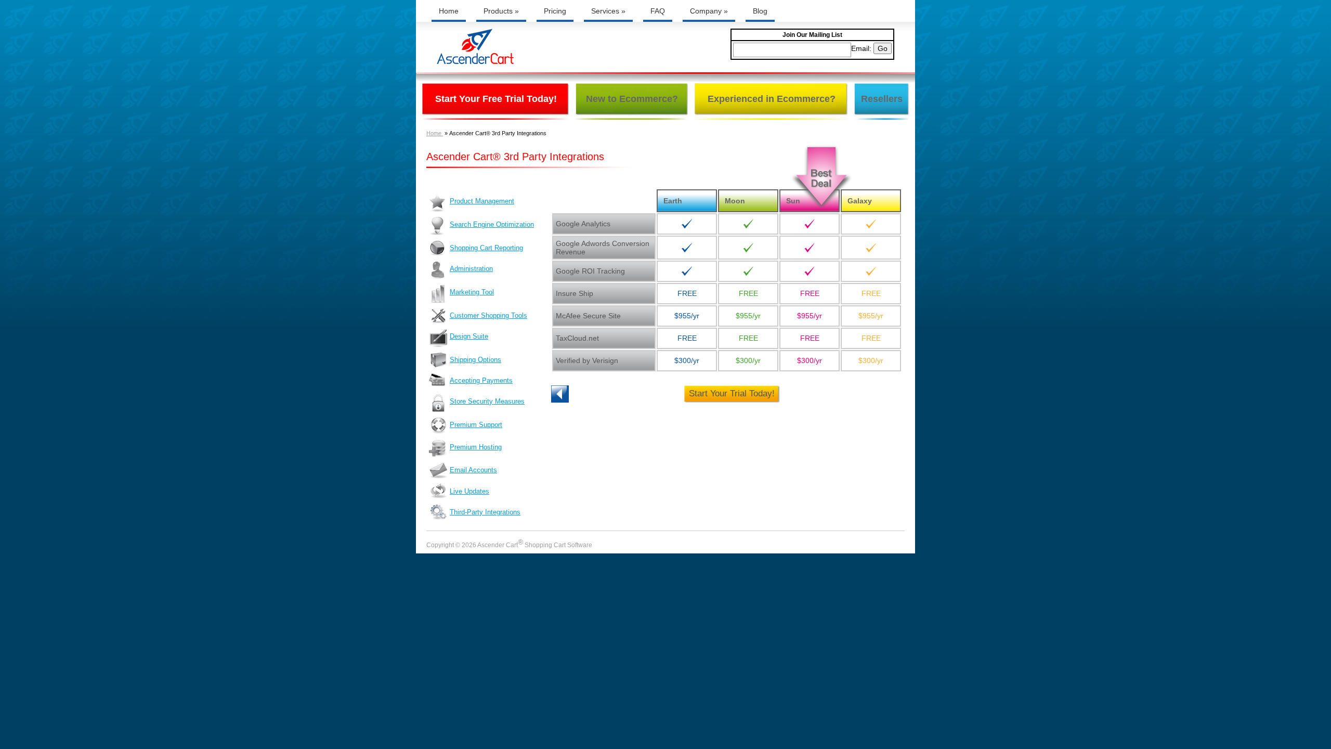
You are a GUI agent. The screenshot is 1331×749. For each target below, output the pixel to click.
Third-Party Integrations (485, 512)
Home (449, 11)
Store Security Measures (487, 401)
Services (608, 11)
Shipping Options (475, 360)
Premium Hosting (476, 447)
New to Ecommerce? (632, 99)
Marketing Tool (472, 292)
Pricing (555, 11)
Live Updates (469, 491)
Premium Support (476, 425)
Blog (760, 11)
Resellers (882, 99)
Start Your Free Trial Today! (496, 99)
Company (709, 11)
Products (501, 11)
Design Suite (469, 336)
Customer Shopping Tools (488, 315)
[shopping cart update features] (577, 394)
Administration (471, 269)
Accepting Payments (481, 380)
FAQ (657, 11)
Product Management (482, 201)
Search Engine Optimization (492, 224)
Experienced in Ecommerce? (772, 99)
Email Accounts (473, 470)
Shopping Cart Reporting (486, 248)
